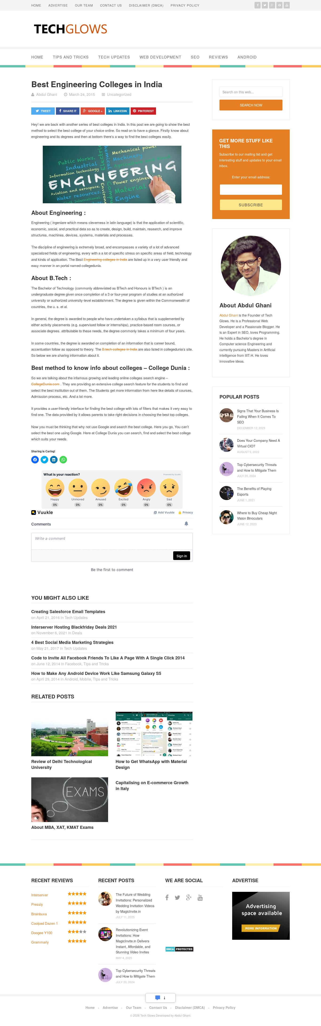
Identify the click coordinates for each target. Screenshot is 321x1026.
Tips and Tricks (71, 57)
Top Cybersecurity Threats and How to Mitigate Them (257, 467)
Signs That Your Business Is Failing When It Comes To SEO (258, 416)
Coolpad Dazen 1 (44, 923)
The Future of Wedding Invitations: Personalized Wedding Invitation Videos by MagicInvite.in (135, 902)
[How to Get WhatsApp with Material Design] (154, 734)
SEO (195, 57)
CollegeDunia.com (45, 383)
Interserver (39, 894)
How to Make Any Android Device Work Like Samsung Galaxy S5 (96, 673)
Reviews (218, 57)
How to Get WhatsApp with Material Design (151, 764)
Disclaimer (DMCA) (146, 5)
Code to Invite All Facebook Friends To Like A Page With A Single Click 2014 (108, 658)
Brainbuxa (39, 913)
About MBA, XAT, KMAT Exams (62, 827)
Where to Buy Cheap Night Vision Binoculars (257, 515)
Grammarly (40, 942)
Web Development (160, 57)
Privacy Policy (185, 5)
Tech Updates (114, 57)
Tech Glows (147, 1015)
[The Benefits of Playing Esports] (226, 493)
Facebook (73, 663)
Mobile (85, 679)
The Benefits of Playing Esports (254, 491)
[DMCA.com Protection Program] (179, 950)
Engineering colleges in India (105, 259)
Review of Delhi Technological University (61, 764)
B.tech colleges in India (119, 349)
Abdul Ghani (228, 315)
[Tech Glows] (70, 29)
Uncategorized (119, 94)
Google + (95, 111)
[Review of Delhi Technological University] (70, 734)
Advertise (58, 5)
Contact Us (111, 5)
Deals (77, 632)
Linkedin (120, 111)
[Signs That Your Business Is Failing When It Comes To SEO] (226, 415)
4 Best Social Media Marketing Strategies (72, 642)
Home (36, 5)
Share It (69, 111)
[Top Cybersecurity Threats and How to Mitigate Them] (226, 469)
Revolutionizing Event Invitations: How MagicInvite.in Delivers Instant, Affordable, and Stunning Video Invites (133, 940)
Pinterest (146, 111)
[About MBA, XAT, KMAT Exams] (70, 799)
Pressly (37, 904)
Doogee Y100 (41, 932)
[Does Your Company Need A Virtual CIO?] (226, 445)
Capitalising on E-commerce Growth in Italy (152, 785)
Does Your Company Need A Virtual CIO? (258, 443)
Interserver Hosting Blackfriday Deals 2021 (74, 627)
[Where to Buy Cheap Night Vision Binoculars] (226, 517)
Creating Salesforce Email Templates (68, 611)
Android (247, 57)
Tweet (46, 111)
